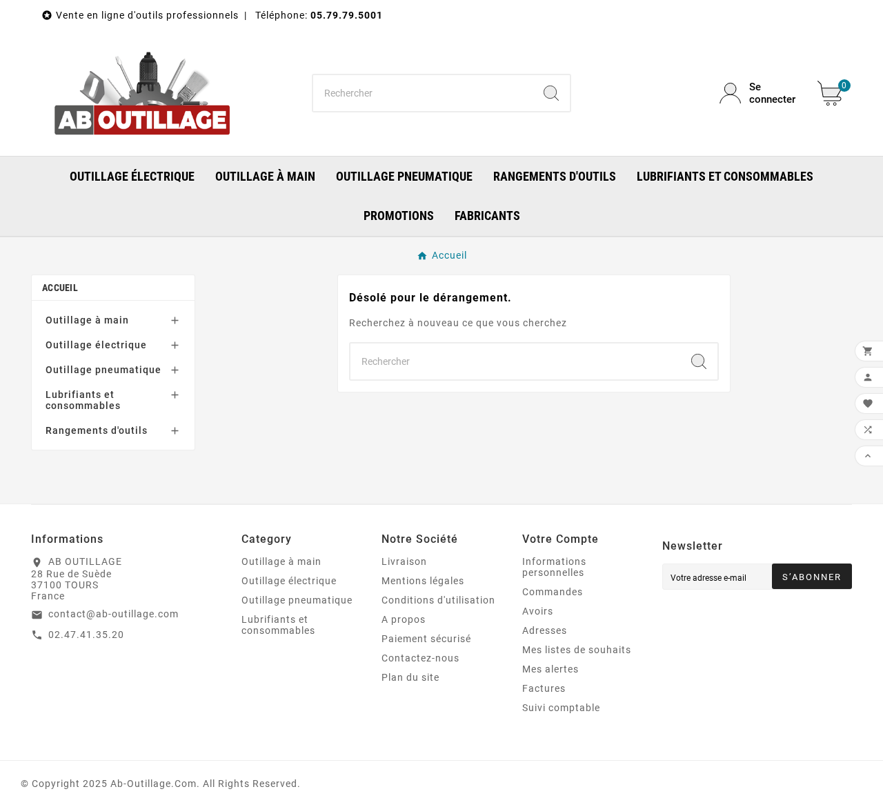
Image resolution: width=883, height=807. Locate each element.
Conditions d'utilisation (438, 600)
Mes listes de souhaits (576, 649)
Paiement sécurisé (426, 638)
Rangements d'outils (97, 430)
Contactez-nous (420, 658)
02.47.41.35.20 (86, 634)
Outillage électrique (96, 344)
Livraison (404, 561)
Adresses (544, 630)
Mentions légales (422, 580)
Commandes (552, 591)
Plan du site (410, 677)
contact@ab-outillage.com (113, 613)
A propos (403, 619)
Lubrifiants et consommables (83, 400)
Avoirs (537, 611)
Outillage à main (87, 320)
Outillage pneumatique (103, 369)
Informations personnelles (554, 567)
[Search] (551, 93)
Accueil (60, 287)
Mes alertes (550, 669)
